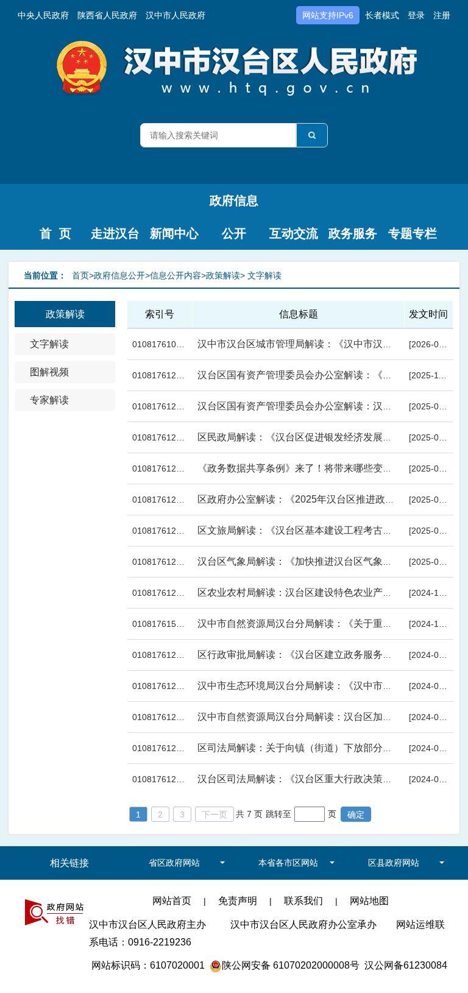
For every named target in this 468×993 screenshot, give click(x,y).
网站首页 (171, 901)
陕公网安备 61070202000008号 (291, 965)
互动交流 (293, 233)
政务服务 (352, 233)
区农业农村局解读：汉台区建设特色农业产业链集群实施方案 (329, 592)
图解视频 (49, 372)
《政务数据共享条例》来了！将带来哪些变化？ (299, 468)
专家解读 (49, 400)
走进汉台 (115, 233)
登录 (416, 15)
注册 (441, 15)
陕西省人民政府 (107, 15)
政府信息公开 (234, 205)
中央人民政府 (43, 15)
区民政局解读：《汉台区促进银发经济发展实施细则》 (314, 437)
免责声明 (237, 901)
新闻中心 (174, 233)
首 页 (55, 233)
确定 (355, 814)
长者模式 (382, 15)
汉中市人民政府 (175, 15)
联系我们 (303, 901)
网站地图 (369, 901)
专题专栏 (412, 233)
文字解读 (49, 344)
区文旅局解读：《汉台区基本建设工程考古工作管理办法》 (324, 530)
